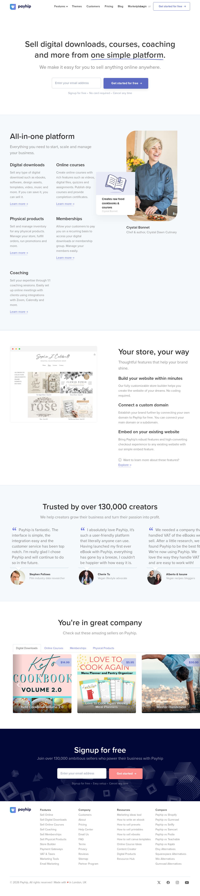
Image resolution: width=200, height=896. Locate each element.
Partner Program (88, 863)
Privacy (83, 849)
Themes (77, 6)
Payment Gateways (51, 849)
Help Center (86, 829)
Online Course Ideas (129, 844)
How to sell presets (128, 824)
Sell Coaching (48, 829)
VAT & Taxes (47, 854)
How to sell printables (130, 829)
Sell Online (46, 814)
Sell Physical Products (53, 839)
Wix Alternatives (165, 859)
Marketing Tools (49, 859)
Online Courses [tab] (53, 648)
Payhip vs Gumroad (167, 819)
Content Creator (126, 849)
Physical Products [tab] (103, 648)
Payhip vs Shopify (166, 814)
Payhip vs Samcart (166, 829)
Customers (93, 6)
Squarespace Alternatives (170, 854)
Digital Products (126, 854)
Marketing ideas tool (129, 814)
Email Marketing (49, 863)
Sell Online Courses (52, 824)
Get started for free (170, 6)
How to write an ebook (130, 819)
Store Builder (48, 844)
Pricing (109, 6)
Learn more (17, 204)
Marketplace (135, 6)
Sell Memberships (51, 834)
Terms (82, 844)
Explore (123, 465)
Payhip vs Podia (164, 834)
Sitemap (83, 859)
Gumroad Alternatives (168, 863)
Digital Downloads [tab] (27, 648)
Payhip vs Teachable (167, 839)
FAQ (81, 839)
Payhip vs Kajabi (165, 844)
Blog (120, 6)
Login (143, 6)
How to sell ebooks (128, 834)
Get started (125, 774)
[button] (18, 683)
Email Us (84, 834)
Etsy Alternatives (165, 849)
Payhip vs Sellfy (164, 824)
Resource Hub (126, 859)
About (82, 819)
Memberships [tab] (78, 648)
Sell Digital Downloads (53, 819)
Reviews (84, 854)
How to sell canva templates (134, 839)
